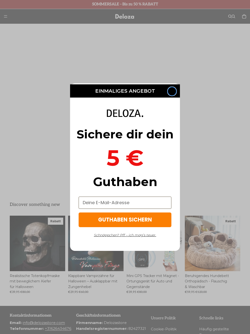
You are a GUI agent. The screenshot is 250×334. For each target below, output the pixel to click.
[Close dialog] (172, 91)
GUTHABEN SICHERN (125, 219)
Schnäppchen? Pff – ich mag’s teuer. (125, 235)
